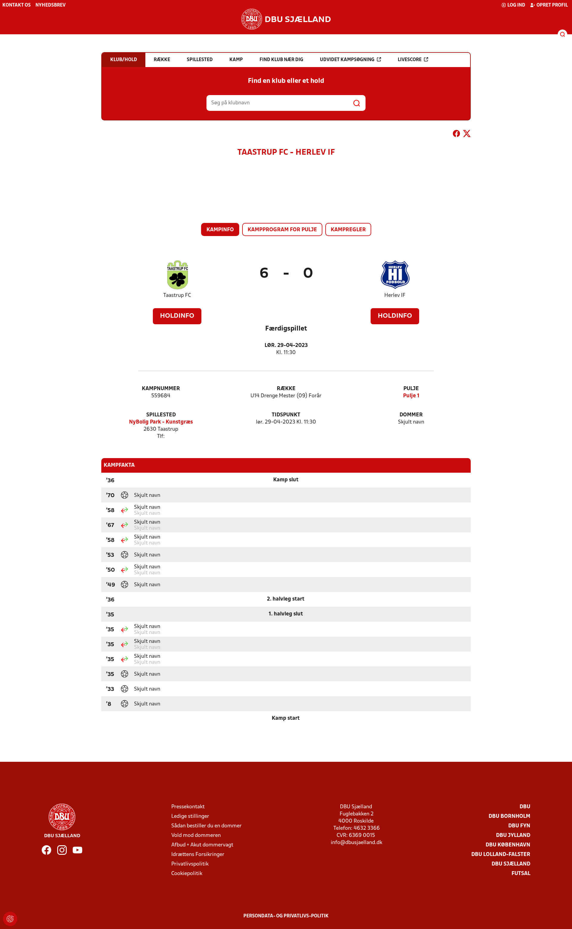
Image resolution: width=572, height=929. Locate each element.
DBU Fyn (519, 826)
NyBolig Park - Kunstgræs (161, 422)
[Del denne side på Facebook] (456, 134)
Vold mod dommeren (196, 835)
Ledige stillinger (190, 816)
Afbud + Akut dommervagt (202, 845)
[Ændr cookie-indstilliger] (10, 919)
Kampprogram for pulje (282, 229)
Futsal (521, 873)
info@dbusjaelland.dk (356, 842)
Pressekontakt (188, 806)
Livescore (410, 60)
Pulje (411, 388)
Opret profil (552, 5)
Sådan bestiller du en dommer (206, 826)
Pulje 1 (411, 395)
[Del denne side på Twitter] (467, 134)
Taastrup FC (177, 295)
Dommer (411, 415)
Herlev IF (394, 295)
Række (286, 388)
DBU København (508, 845)
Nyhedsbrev (50, 5)
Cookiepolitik (186, 873)
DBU (525, 806)
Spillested (161, 415)
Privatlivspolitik (190, 864)
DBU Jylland (513, 835)
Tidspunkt (286, 415)
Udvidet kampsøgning (347, 60)
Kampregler (348, 229)
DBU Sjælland (511, 864)
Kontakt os (16, 5)
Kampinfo (220, 229)
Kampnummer (161, 388)
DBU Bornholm (509, 816)
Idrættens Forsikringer (197, 854)
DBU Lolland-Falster (500, 854)
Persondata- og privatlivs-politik (286, 916)
